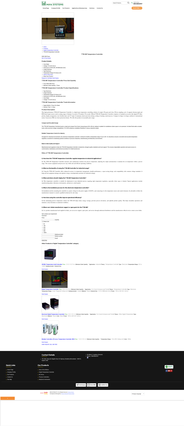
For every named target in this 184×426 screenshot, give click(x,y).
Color (44, 98)
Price (44, 83)
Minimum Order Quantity (49, 85)
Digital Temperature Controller (50, 289)
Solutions (91, 8)
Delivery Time (46, 107)
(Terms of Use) (71, 392)
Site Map (9, 379)
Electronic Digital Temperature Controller (53, 314)
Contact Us (100, 8)
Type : (123, 264)
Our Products (66, 8)
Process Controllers (44, 377)
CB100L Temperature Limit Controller (52, 264)
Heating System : (50, 266)
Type (44, 91)
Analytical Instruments (44, 379)
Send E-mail (136, 8)
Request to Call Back (47, 78)
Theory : (110, 264)
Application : (95, 264)
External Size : (58, 266)
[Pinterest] (171, 371)
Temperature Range (48, 94)
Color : (60, 316)
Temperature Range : (55, 291)
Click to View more (48, 74)
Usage (45, 93)
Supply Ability (46, 105)
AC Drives (41, 374)
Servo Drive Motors (44, 369)
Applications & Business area (79, 8)
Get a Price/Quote (46, 58)
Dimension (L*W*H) (48, 96)
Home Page (46, 8)
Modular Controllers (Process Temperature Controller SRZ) (58, 339)
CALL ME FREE (53, 344)
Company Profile (55, 8)
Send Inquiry (55, 78)
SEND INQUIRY (45, 344)
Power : (119, 291)
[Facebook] (167, 371)
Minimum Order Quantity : (82, 264)
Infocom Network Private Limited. (67, 393)
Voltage (45, 99)
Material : (86, 291)
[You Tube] (169, 371)
